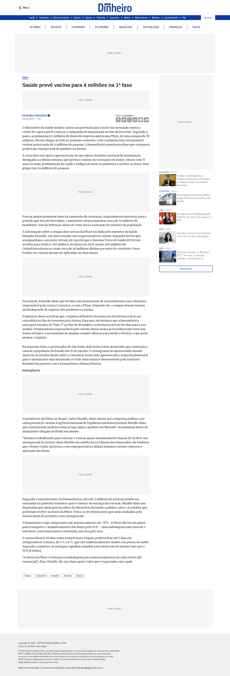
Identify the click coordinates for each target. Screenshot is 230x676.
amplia (28, 576)
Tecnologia (151, 27)
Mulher (156, 17)
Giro (25, 77)
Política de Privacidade (28, 668)
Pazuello (55, 576)
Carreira (78, 27)
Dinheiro (44, 17)
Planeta (101, 17)
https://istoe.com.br (28, 662)
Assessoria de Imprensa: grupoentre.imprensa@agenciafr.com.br (72, 668)
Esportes (114, 17)
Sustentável (171, 17)
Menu (127, 17)
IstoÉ (32, 17)
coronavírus (41, 576)
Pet (184, 17)
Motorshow (141, 17)
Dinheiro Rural (61, 17)
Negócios (125, 27)
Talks (196, 27)
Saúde (77, 17)
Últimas (35, 27)
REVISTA (56, 27)
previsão (68, 576)
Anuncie (208, 17)
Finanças (175, 27)
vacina (79, 576)
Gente (88, 17)
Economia (102, 27)
